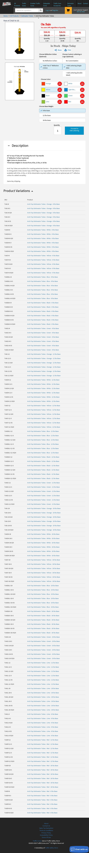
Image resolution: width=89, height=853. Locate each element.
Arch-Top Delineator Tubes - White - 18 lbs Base (43, 534)
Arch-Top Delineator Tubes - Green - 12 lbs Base (43, 483)
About (46, 823)
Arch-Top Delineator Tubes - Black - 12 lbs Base (43, 457)
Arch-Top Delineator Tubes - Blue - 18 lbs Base (43, 585)
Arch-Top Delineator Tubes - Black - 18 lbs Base (43, 611)
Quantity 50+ (78, 39)
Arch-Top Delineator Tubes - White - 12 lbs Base (43, 380)
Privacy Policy (46, 833)
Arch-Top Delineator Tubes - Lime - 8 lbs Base (42, 714)
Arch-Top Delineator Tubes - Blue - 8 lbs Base (42, 277)
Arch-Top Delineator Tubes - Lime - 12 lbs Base (43, 663)
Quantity (57, 125)
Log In (47, 10)
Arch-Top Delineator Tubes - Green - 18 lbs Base (43, 637)
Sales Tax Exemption (46, 828)
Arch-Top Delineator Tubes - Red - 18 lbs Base (42, 766)
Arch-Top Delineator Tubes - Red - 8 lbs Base (42, 791)
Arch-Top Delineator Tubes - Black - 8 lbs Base (42, 303)
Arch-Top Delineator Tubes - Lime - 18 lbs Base (43, 688)
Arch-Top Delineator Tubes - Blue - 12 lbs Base (43, 431)
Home (5, 16)
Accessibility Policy (46, 835)
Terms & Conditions (46, 830)
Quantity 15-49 (62, 39)
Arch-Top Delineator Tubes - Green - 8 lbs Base (43, 328)
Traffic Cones (37, 841)
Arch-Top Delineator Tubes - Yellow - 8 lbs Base (43, 255)
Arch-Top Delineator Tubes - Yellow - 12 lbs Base (43, 405)
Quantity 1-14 (47, 39)
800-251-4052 (81, 12)
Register (55, 10)
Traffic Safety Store (51, 848)
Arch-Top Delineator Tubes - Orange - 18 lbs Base (43, 508)
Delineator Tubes (27, 16)
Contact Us (46, 826)
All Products (14, 16)
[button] (58, 50)
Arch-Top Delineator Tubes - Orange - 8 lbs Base (43, 204)
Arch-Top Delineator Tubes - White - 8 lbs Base (43, 230)
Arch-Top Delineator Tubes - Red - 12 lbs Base (42, 740)
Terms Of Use (46, 837)
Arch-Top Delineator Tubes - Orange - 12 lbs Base (43, 354)
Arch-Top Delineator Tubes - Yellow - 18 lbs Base (43, 560)
